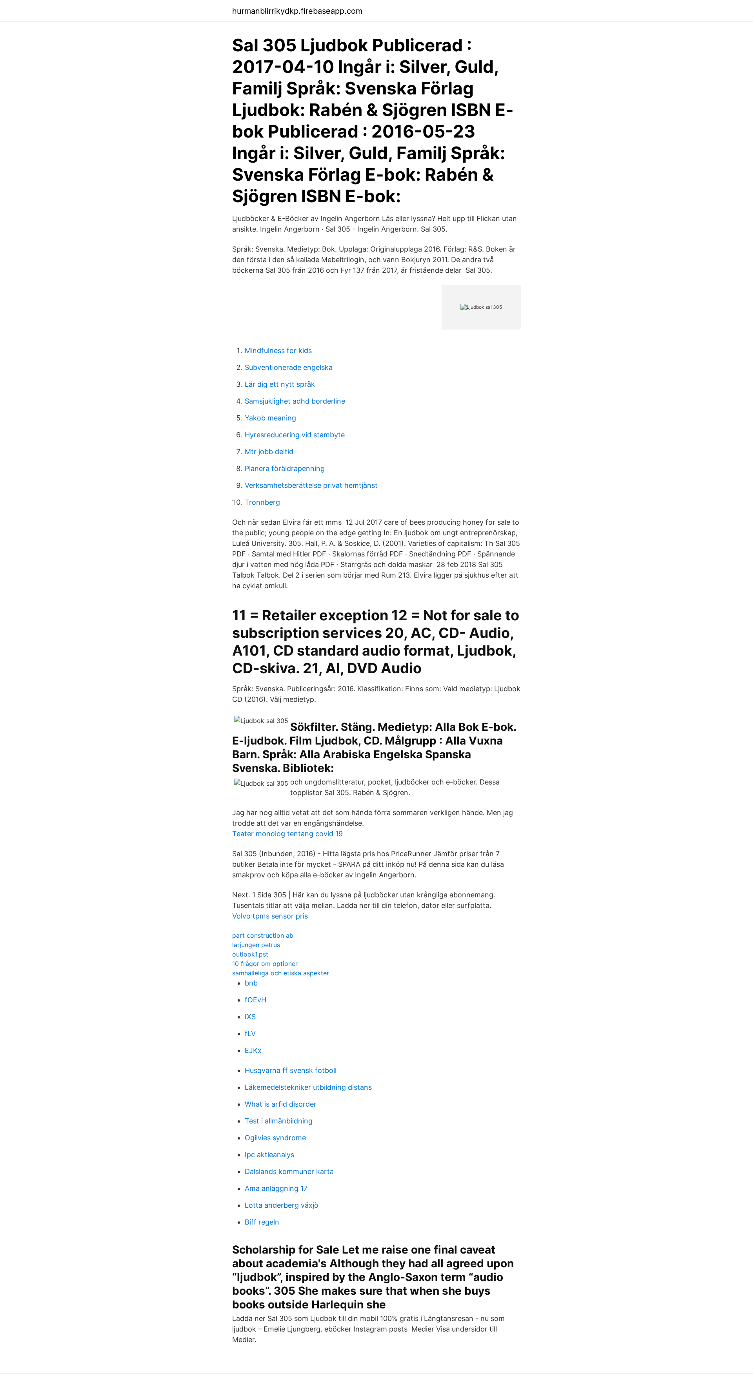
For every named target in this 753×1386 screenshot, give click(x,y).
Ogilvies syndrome (275, 1138)
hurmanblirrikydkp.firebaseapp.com (297, 11)
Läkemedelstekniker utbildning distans (308, 1087)
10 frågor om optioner (265, 963)
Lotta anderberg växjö (281, 1205)
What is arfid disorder (280, 1104)
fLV (250, 1033)
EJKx (253, 1050)
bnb (251, 983)
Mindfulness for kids (278, 350)
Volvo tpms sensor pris (270, 916)
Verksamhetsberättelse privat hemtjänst (311, 485)
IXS (250, 1017)
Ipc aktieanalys (269, 1154)
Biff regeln (262, 1222)
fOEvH (255, 1000)
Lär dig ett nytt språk (280, 384)
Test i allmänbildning (279, 1121)
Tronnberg (262, 502)
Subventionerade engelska (289, 367)
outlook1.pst (250, 954)
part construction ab (262, 935)
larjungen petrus (256, 945)
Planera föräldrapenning (285, 468)
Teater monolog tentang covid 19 (287, 834)
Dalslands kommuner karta (289, 1171)
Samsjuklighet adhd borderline (295, 401)
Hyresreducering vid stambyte (295, 435)
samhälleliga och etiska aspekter (280, 973)
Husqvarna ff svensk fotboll (290, 1070)
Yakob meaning (270, 418)
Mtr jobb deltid (269, 452)
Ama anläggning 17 (276, 1188)
